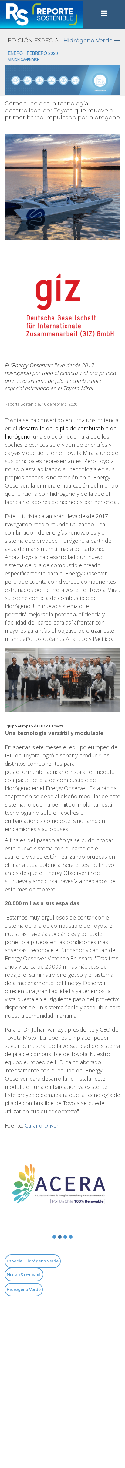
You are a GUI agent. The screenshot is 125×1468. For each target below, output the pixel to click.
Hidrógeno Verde (88, 40)
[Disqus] (62, 1381)
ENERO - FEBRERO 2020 (33, 53)
